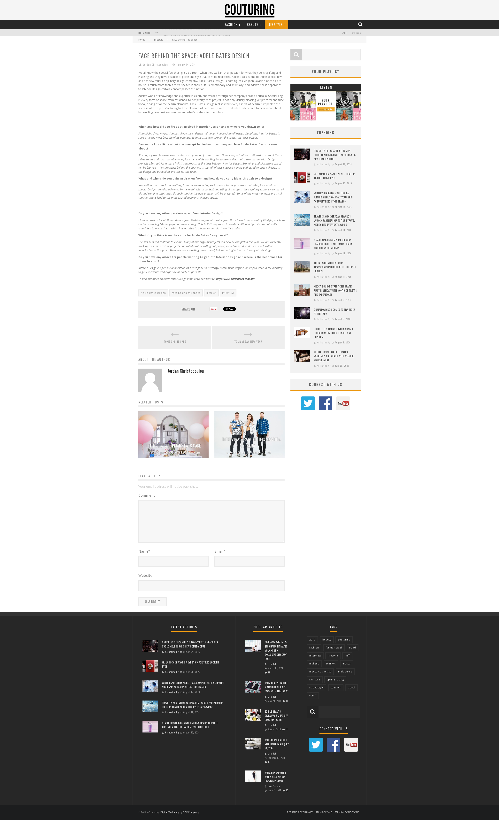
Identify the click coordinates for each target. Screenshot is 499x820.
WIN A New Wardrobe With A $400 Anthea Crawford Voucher (275, 776)
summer (336, 687)
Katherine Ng (324, 164)
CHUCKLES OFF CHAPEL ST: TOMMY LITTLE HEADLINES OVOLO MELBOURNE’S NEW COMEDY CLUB (335, 155)
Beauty (252, 24)
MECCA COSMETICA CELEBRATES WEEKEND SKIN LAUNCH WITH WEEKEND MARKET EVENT (334, 356)
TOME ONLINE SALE (175, 341)
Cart (344, 32)
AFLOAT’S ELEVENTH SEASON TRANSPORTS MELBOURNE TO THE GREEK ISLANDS (335, 267)
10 (269, 761)
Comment (146, 495)
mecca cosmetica (320, 671)
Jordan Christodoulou (155, 64)
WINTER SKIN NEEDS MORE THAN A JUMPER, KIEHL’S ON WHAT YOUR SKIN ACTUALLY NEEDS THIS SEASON (333, 197)
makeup (314, 663)
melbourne (345, 671)
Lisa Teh (164, 452)
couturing (344, 639)
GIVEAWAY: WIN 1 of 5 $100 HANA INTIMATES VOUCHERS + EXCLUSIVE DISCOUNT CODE (276, 650)
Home (141, 39)
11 (269, 672)
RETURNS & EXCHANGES (300, 812)
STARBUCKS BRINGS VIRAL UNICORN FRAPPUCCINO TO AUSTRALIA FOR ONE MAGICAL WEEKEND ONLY (334, 244)
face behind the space (186, 293)
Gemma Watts (237, 452)
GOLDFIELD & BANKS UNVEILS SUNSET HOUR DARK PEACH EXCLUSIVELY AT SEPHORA (333, 333)
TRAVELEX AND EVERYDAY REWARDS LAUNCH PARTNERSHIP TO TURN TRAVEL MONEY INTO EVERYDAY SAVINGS (217, 33)
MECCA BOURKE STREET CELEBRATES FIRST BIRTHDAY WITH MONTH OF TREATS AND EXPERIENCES (335, 290)
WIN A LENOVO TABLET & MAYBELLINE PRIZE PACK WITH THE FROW (276, 687)
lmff (347, 655)
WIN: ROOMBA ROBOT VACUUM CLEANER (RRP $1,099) (277, 744)
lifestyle (333, 655)
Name (144, 551)
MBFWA (331, 663)
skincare (314, 679)
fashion (314, 647)
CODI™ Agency (191, 812)
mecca (346, 663)
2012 (312, 639)
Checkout (357, 32)
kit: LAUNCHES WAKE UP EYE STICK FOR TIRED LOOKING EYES (334, 176)
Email (220, 551)
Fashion (231, 24)
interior (211, 293)
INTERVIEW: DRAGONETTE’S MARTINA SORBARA (251, 442)
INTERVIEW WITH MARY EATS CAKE (173, 445)
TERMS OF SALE (324, 812)
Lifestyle (275, 24)
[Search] (360, 24)
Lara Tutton (274, 786)
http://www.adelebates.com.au (235, 279)
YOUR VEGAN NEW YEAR (248, 341)
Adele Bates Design (153, 293)
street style (316, 687)
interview (228, 293)
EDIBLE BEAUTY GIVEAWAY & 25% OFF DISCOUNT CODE (276, 715)
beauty (326, 639)
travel (351, 687)
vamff (313, 695)
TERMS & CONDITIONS (347, 812)
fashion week (334, 647)
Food (352, 647)
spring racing (335, 679)
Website (145, 575)
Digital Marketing (169, 812)
